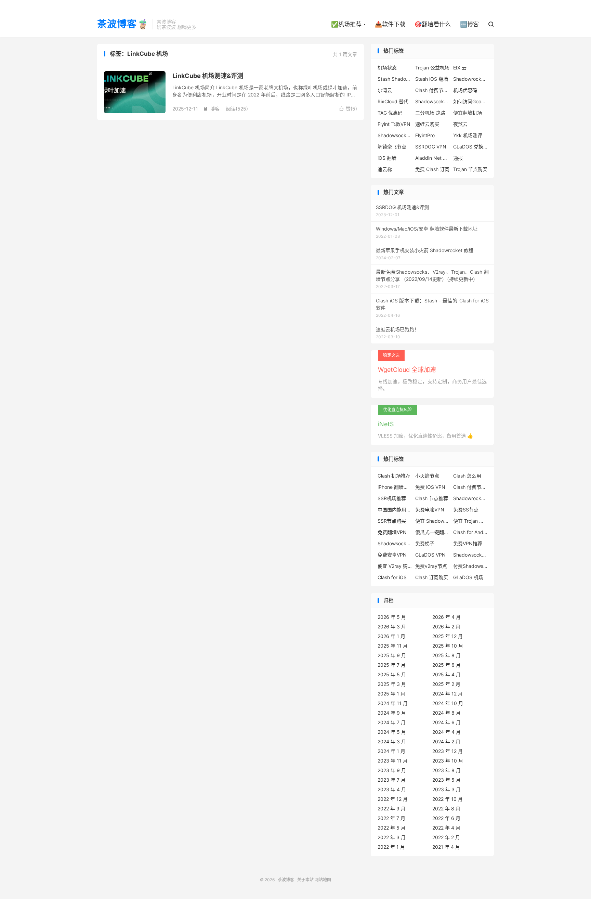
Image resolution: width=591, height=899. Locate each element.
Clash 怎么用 (467, 476)
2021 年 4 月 (446, 847)
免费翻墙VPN (392, 532)
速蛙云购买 (427, 124)
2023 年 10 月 (447, 761)
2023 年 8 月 (446, 770)
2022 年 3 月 (392, 837)
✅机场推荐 (346, 24)
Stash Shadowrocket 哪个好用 (395, 79)
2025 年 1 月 (391, 693)
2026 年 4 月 (446, 617)
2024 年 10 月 (447, 703)
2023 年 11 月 (393, 761)
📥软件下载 (390, 24)
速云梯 (385, 169)
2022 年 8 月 (446, 808)
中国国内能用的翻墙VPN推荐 (395, 509)
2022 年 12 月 (393, 799)
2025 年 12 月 (447, 636)
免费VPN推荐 (467, 543)
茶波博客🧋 (123, 24)
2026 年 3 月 (392, 626)
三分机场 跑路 (430, 113)
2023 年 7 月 (392, 780)
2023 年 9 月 (392, 770)
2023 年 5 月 (446, 780)
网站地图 (323, 879)
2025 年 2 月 (446, 684)
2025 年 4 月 (446, 674)
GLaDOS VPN (430, 555)
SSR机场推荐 (392, 498)
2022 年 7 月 (391, 818)
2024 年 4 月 (446, 732)
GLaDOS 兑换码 (470, 146)
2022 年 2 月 (446, 837)
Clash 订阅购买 (431, 577)
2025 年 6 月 (446, 665)
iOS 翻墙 (387, 158)
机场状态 (387, 67)
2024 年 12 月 (447, 693)
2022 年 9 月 (392, 808)
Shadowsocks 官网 (432, 101)
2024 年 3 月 (392, 741)
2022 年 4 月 (446, 828)
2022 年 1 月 (391, 847)
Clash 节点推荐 (431, 498)
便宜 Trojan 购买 (470, 521)
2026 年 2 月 (446, 626)
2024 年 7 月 (392, 722)
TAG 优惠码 (390, 113)
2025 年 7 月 (392, 665)
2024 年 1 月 (391, 751)
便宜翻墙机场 (467, 113)
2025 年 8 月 (446, 655)
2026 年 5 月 (392, 617)
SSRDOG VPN (430, 146)
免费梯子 (424, 543)
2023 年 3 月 (446, 789)
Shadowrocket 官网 (470, 79)
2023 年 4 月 (392, 789)
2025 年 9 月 (392, 655)
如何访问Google (470, 101)
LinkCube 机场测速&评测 (207, 75)
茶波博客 (286, 879)
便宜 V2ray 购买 (395, 566)
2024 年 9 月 (392, 713)
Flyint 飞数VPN (394, 124)
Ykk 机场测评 (467, 135)
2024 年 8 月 (446, 713)
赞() (348, 109)
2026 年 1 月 (391, 636)
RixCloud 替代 (393, 101)
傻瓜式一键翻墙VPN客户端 (432, 532)
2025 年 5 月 (392, 674)
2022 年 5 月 (392, 828)
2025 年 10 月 (447, 646)
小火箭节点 (427, 476)
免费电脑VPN (429, 509)
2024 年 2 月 (446, 741)
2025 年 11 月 (393, 646)
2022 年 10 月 (447, 799)
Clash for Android (470, 532)
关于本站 (305, 879)
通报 (458, 158)
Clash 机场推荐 (394, 476)
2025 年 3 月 (392, 684)
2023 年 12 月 (447, 751)
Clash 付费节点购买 (432, 90)
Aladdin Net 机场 (432, 158)
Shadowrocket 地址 (470, 498)
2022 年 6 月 (446, 818)
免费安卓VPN (392, 555)
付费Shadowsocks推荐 (470, 566)
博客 (211, 109)
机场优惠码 (465, 90)
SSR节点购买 (392, 521)
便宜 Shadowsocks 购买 (432, 521)
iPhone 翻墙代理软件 (395, 487)
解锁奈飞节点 (392, 146)
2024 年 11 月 (393, 703)
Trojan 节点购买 (470, 169)
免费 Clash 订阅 (432, 169)
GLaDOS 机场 (468, 577)
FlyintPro (425, 135)
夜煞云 (460, 124)
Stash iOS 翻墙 (431, 79)
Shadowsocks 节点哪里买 (470, 555)
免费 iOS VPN (430, 487)
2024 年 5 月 (392, 732)
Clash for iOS (392, 577)
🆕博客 (469, 24)
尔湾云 (385, 90)
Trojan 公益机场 (432, 67)
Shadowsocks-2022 (395, 135)
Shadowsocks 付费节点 (395, 543)
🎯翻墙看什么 (433, 24)
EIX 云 (460, 67)
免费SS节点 (465, 509)
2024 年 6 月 (446, 722)
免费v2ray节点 (431, 566)
